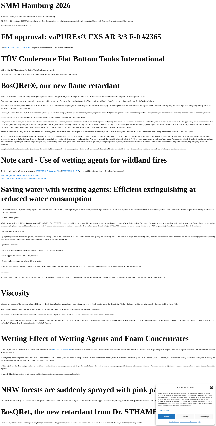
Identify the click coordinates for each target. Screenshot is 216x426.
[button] (211, 387)
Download (35, 176)
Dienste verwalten (164, 410)
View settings (204, 417)
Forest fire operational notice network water (16, 176)
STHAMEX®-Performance (62, 350)
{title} (199, 422)
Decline (185, 417)
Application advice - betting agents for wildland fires (19, 178)
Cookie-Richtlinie (174, 422)
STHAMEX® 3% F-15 (70, 171)
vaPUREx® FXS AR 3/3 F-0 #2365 (17, 48)
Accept (166, 417)
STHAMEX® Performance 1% (47, 171)
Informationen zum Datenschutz (188, 422)
